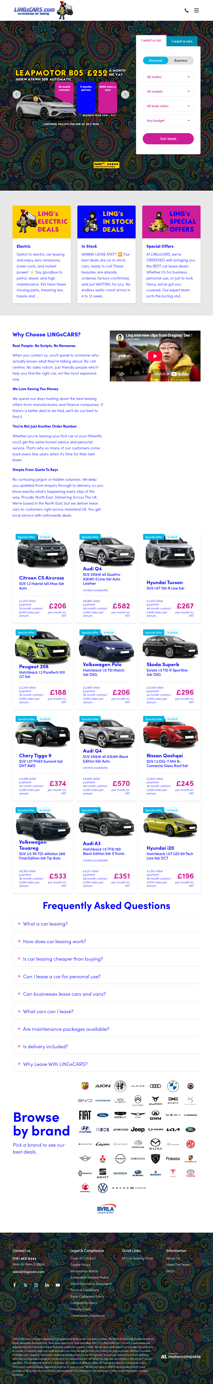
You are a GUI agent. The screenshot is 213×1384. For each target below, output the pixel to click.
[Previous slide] (16, 94)
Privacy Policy (80, 1309)
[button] (64, 123)
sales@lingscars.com (28, 1271)
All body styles (157, 105)
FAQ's (170, 1271)
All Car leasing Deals (138, 1258)
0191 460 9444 (24, 1258)
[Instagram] (36, 1285)
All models (155, 91)
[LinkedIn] (47, 1285)
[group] (70, 94)
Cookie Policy (80, 1264)
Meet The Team (178, 1264)
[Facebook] (14, 1285)
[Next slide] (125, 94)
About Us (173, 1258)
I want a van (182, 41)
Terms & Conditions (84, 1289)
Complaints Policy (83, 1302)
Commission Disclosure (87, 1315)
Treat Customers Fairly (87, 1296)
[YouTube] (57, 1285)
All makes (154, 76)
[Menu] (196, 10)
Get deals (168, 138)
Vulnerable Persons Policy (89, 1277)
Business (180, 60)
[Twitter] (25, 1285)
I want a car (151, 40)
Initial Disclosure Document (90, 1283)
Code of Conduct (83, 1258)
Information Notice (84, 1271)
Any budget (156, 120)
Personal (155, 60)
